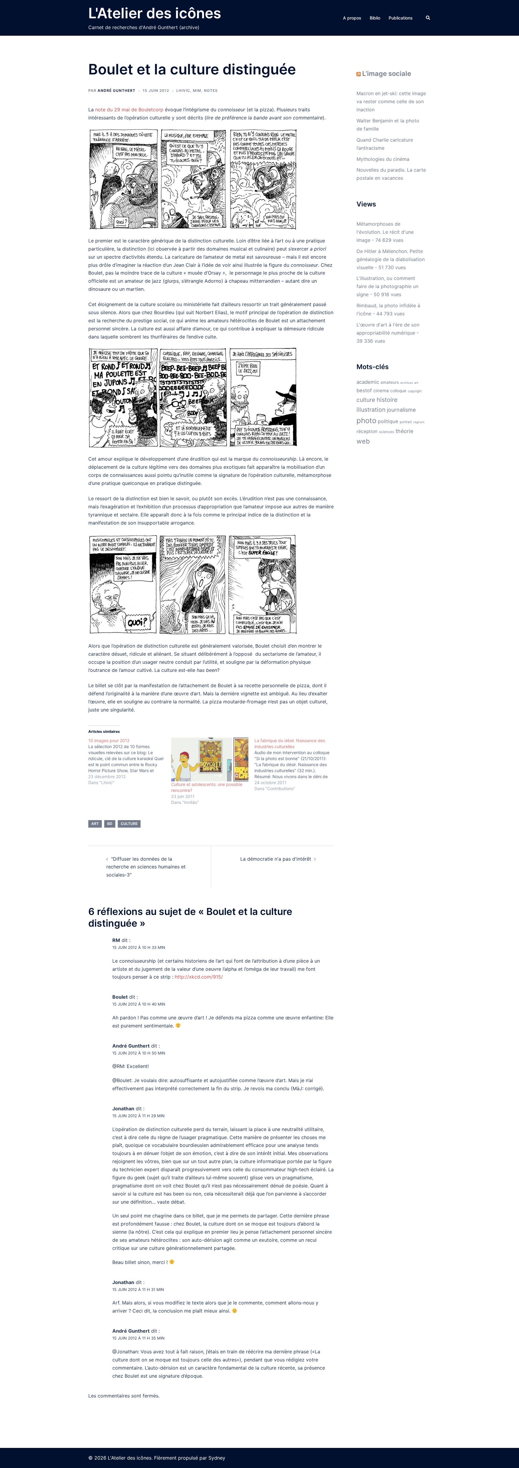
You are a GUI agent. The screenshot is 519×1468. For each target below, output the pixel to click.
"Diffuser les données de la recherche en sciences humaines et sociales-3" (146, 867)
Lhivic (183, 90)
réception (367, 431)
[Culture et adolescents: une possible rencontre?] (209, 760)
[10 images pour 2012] (129, 762)
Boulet (120, 997)
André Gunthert (116, 90)
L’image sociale (386, 73)
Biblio (375, 17)
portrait (406, 422)
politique (388, 421)
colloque (398, 390)
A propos (352, 17)
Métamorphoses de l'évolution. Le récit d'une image (385, 232)
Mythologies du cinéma (383, 159)
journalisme (401, 410)
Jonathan (123, 1109)
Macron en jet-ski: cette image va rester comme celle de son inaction (391, 101)
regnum (418, 422)
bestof (364, 390)
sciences (386, 431)
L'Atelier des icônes (154, 13)
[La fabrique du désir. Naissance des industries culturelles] (295, 765)
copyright (415, 391)
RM (116, 940)
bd (109, 823)
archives (406, 382)
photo (366, 420)
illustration (371, 409)
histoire (387, 399)
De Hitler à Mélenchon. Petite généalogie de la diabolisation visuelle (391, 259)
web (363, 441)
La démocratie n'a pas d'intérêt (275, 859)
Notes (211, 90)
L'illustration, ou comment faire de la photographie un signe (387, 286)
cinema (381, 390)
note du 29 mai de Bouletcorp (129, 110)
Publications (401, 17)
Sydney (216, 1458)
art (95, 823)
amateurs (390, 382)
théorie (404, 431)
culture (129, 823)
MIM (197, 90)
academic (368, 382)
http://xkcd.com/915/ (199, 977)
